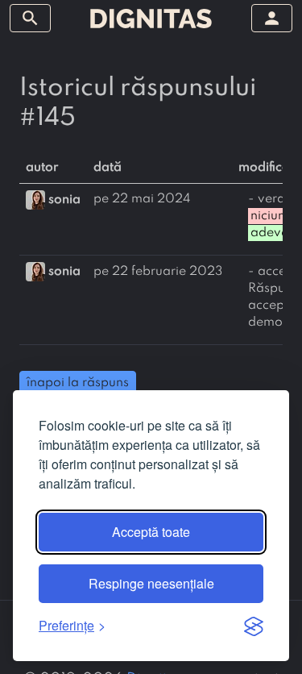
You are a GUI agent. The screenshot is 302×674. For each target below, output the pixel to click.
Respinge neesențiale (151, 583)
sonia (64, 199)
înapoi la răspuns (78, 383)
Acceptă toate (151, 531)
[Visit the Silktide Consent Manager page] (253, 625)
